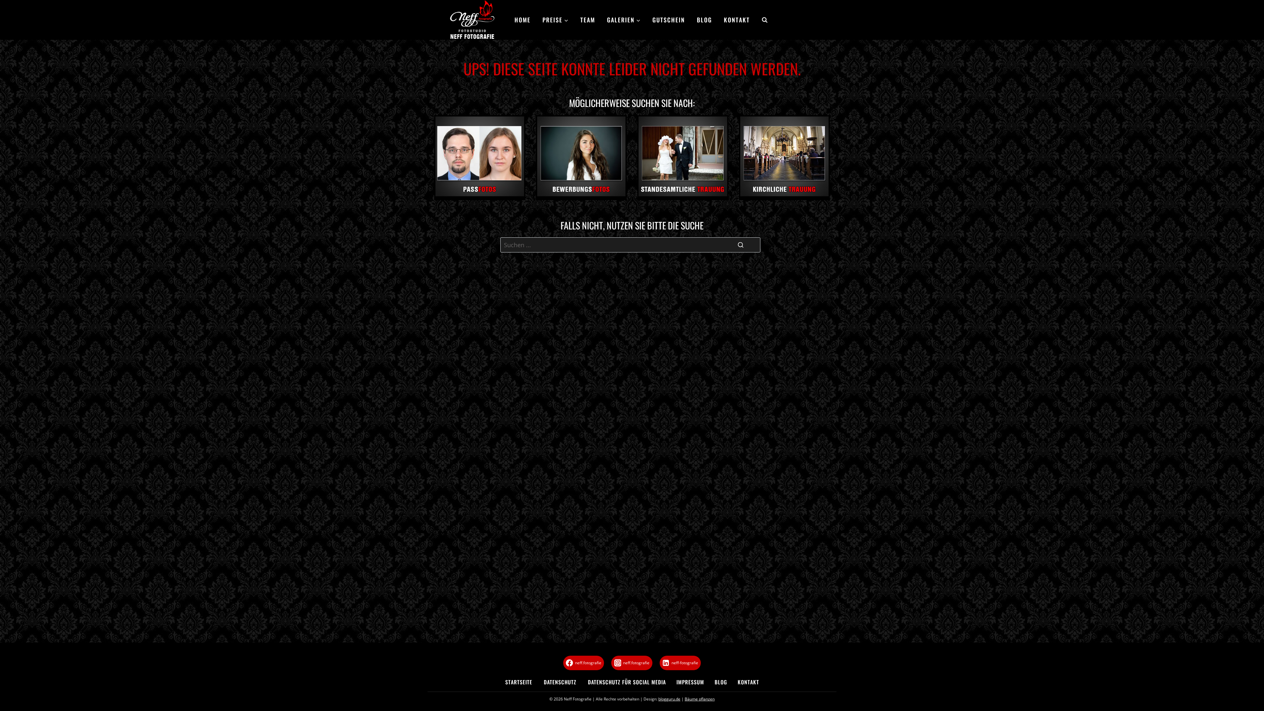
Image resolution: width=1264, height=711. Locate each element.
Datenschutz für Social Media (627, 682)
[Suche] (740, 245)
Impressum (690, 682)
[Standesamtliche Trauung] (682, 157)
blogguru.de (669, 699)
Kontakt (737, 19)
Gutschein (668, 19)
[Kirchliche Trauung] (784, 157)
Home (522, 19)
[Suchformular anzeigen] (762, 20)
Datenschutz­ (560, 682)
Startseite (518, 682)
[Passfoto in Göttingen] (479, 157)
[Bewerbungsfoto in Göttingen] (581, 157)
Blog (704, 19)
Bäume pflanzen (700, 699)
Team (587, 19)
